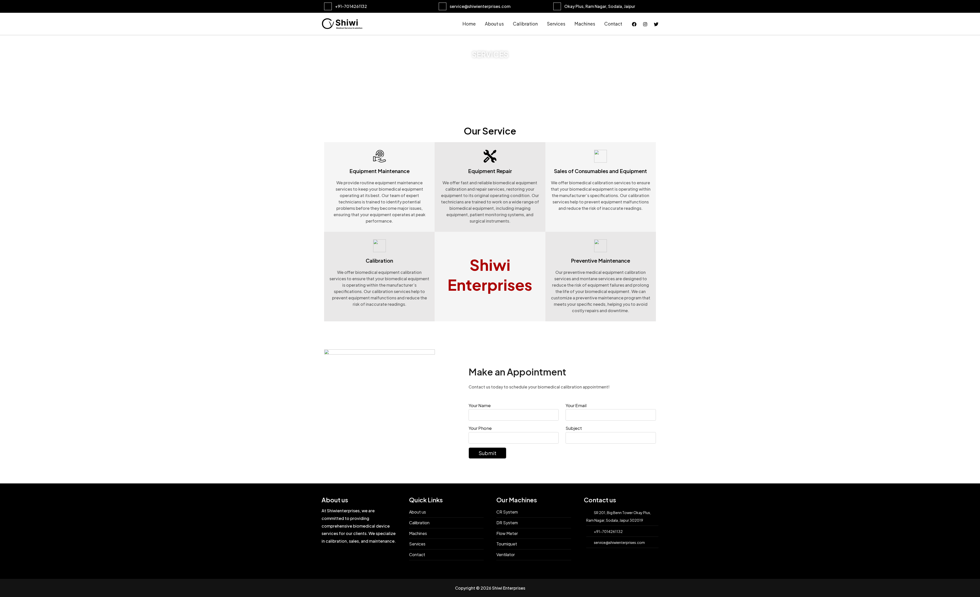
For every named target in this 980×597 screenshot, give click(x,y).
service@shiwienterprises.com (480, 6)
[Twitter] (656, 24)
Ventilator (505, 554)
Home (469, 24)
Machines (584, 24)
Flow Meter (507, 533)
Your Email (576, 405)
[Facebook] (634, 24)
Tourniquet (506, 543)
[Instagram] (645, 24)
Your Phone (480, 428)
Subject (574, 428)
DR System (507, 522)
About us (494, 24)
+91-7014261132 (351, 6)
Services (556, 24)
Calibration (525, 24)
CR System (507, 512)
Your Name (480, 405)
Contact (613, 24)
